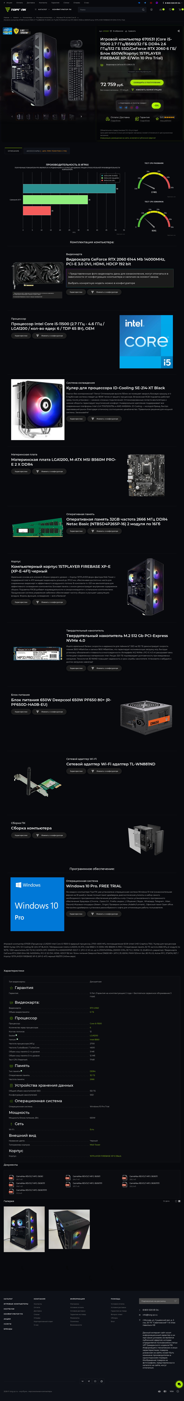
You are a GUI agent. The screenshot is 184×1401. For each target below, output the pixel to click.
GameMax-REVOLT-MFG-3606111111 (144, 1183)
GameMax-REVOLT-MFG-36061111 (30, 1183)
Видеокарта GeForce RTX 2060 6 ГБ (120, 64)
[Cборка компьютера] (146, 838)
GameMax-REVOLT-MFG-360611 (86, 1176)
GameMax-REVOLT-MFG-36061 (29, 1176)
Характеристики (76, 292)
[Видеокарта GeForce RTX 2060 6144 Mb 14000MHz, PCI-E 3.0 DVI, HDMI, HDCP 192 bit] (37, 277)
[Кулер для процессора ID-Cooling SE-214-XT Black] (37, 409)
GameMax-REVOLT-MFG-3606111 (144, 1176)
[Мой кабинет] (151, 9)
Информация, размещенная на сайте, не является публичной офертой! (128, 138)
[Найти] (143, 9)
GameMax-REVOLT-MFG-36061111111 (31, 1190)
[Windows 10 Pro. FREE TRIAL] (37, 904)
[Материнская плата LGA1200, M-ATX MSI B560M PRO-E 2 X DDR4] (146, 475)
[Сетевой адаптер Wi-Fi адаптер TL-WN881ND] (37, 782)
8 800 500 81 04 (172, 3)
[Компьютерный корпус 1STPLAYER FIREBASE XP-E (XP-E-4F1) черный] (146, 587)
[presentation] (11, 116)
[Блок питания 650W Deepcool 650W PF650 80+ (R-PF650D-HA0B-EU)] (146, 718)
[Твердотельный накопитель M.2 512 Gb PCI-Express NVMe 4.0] (37, 653)
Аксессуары (47, 151)
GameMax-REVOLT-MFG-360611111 (87, 1183)
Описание (13, 151)
